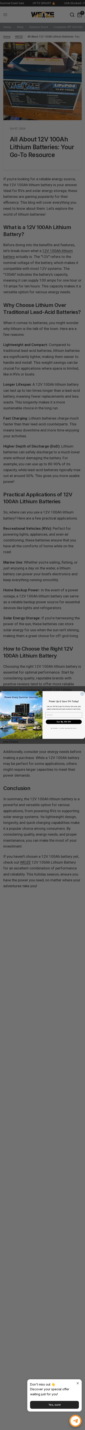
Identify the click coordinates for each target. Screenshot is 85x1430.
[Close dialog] (82, 693)
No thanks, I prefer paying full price (64, 728)
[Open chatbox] (75, 1421)
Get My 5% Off (64, 722)
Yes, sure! (54, 1404)
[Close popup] (77, 1383)
